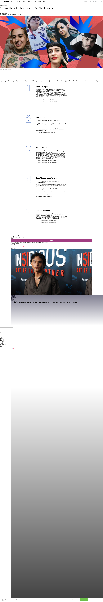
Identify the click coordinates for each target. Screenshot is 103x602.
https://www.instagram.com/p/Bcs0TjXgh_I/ (47, 132)
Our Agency (2, 341)
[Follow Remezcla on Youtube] (20, 245)
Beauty (1, 338)
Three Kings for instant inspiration (53, 218)
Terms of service (44, 242)
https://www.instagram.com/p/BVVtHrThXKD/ (47, 101)
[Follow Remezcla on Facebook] (90, 1)
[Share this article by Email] (10, 72)
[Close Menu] (1, 326)
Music (1, 333)
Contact (1, 342)
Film (1, 336)
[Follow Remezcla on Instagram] (96, 1)
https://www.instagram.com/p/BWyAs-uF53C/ (47, 222)
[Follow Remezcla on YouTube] (98, 1)
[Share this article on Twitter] (7, 72)
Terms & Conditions (4, 345)
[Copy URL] (3, 76)
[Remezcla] (7, 1)
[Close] (100, 599)
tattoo (1, 233)
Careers (1, 343)
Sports (1, 335)
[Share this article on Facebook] (4, 72)
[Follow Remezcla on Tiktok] (23, 245)
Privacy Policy (35, 242)
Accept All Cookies (84, 599)
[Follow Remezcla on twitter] (93, 1)
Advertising (2, 340)
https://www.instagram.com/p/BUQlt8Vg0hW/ (47, 162)
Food (1, 337)
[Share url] (1, 79)
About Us (2, 339)
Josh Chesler (4, 13)
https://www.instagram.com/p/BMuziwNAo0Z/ (47, 160)
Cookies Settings (75, 599)
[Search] (82, 1)
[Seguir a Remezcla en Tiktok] (101, 1)
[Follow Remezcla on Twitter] (15, 245)
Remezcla (1, 5)
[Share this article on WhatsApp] (1, 72)
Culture (5, 5)
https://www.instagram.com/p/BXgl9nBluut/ (47, 220)
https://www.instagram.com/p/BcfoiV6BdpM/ (47, 99)
